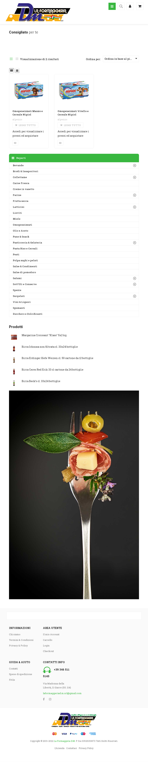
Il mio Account (51, 634)
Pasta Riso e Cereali (25, 248)
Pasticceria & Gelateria (27, 242)
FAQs (12, 679)
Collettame (20, 177)
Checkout (48, 651)
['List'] (17, 59)
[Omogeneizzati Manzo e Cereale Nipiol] (28, 76)
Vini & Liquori (22, 302)
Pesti (16, 254)
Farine (17, 195)
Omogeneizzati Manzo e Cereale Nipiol (27, 112)
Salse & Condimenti (25, 266)
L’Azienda (59, 748)
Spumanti (19, 308)
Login (46, 645)
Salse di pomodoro (24, 272)
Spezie (17, 290)
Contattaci (71, 748)
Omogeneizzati (22, 224)
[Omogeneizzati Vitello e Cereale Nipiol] (74, 76)
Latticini (18, 207)
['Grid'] (11, 59)
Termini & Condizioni (21, 640)
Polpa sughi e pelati (25, 260)
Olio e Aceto (20, 230)
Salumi (17, 278)
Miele (16, 218)
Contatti (13, 668)
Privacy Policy (86, 748)
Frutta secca (20, 201)
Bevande (18, 165)
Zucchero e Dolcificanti (27, 313)
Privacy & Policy (18, 645)
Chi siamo (14, 634)
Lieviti (17, 212)
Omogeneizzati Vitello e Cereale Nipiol (73, 112)
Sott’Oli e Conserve (25, 284)
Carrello (47, 640)
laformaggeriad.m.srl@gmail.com (57, 693)
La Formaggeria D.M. (64, 740)
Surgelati (19, 296)
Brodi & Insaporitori (25, 171)
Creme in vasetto (23, 189)
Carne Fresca (21, 183)
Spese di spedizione (20, 674)
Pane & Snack (21, 236)
